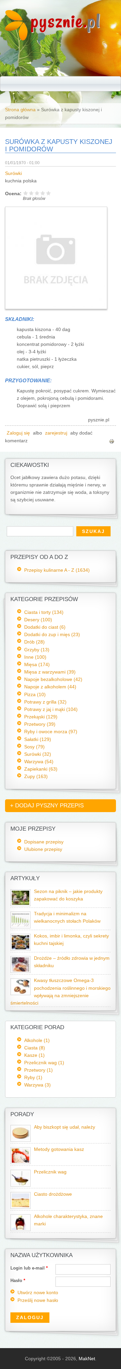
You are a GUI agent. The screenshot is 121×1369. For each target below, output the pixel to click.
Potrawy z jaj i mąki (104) (51, 709)
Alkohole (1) (37, 1040)
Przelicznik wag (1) (44, 1062)
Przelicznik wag (50, 1171)
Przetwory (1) (38, 1070)
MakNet (87, 1358)
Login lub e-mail (29, 1268)
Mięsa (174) (37, 664)
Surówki (13, 173)
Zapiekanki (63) (40, 769)
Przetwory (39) (39, 724)
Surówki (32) (37, 754)
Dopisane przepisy (44, 841)
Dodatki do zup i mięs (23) (52, 634)
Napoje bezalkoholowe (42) (53, 679)
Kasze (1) (34, 1055)
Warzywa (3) (37, 1085)
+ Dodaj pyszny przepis (47, 805)
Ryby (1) (33, 1077)
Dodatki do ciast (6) (45, 627)
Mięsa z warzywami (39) (50, 672)
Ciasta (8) (34, 1047)
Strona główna (20, 109)
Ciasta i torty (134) (44, 612)
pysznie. (65, 21)
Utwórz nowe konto (37, 1292)
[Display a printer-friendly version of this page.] (111, 441)
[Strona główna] (16, 38)
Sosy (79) (34, 746)
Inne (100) (35, 657)
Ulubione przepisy (43, 849)
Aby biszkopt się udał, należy (64, 1127)
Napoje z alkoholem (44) (50, 686)
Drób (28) (34, 642)
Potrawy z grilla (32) (45, 702)
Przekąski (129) (40, 716)
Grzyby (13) (36, 649)
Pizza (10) (35, 694)
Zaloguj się (18, 433)
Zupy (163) (36, 776)
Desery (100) (38, 619)
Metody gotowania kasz (59, 1149)
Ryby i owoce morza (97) (50, 731)
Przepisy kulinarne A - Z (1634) (57, 570)
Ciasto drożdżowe (53, 1194)
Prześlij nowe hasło (37, 1300)
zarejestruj (56, 433)
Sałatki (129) (37, 739)
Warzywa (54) (38, 761)
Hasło (17, 1280)
